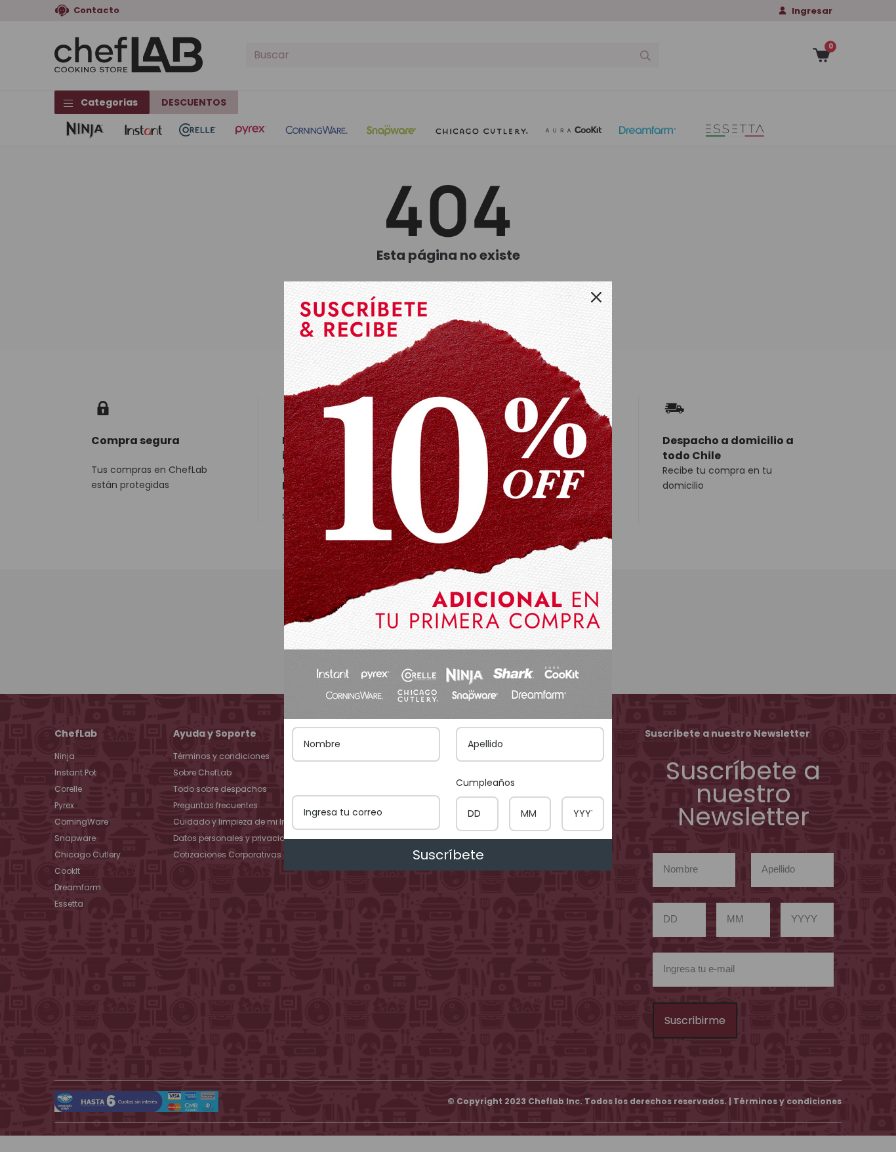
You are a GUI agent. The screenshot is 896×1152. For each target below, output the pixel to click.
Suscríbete (448, 855)
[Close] (596, 297)
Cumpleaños (485, 782)
